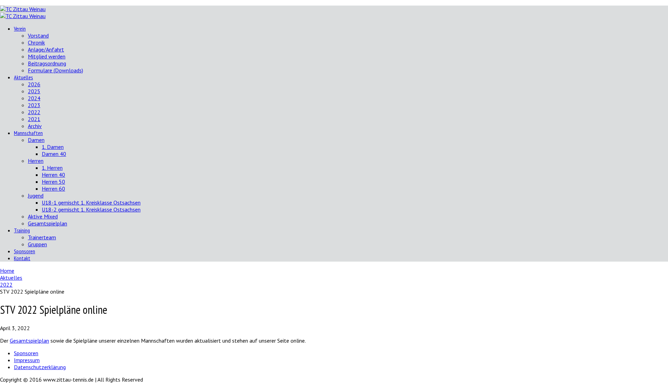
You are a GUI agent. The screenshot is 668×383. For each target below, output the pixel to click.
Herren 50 (53, 181)
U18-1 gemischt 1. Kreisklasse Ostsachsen (91, 202)
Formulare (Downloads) (55, 70)
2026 (34, 84)
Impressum (27, 360)
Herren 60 (53, 188)
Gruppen (37, 244)
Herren (35, 160)
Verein (20, 28)
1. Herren (52, 167)
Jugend (35, 195)
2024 (34, 98)
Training (22, 230)
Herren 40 (53, 174)
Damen (36, 139)
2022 (34, 112)
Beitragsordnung (47, 63)
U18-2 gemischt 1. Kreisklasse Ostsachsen (91, 209)
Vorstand (38, 35)
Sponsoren (24, 251)
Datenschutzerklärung (40, 367)
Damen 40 (54, 153)
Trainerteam (42, 237)
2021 (34, 118)
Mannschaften (28, 132)
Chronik (36, 42)
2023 (34, 105)
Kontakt (22, 258)
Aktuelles (23, 77)
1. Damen (53, 146)
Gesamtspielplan (47, 223)
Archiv (35, 125)
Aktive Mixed (43, 216)
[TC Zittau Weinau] (23, 9)
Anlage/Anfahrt (46, 49)
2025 (34, 91)
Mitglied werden (46, 56)
